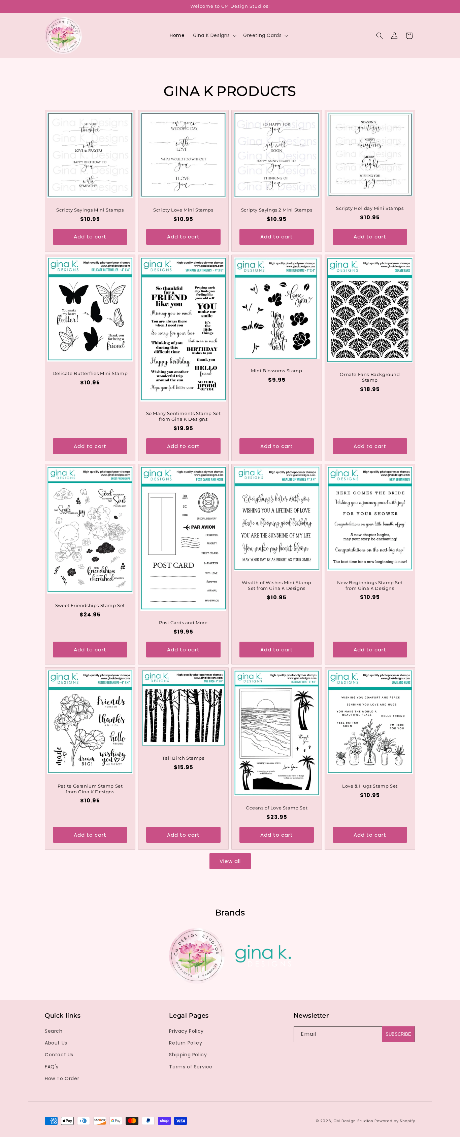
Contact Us (59, 1054)
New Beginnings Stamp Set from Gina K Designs (370, 585)
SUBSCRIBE (398, 1034)
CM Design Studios (353, 1121)
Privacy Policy (186, 1031)
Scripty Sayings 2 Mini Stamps (276, 210)
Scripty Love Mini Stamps (183, 210)
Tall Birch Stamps (183, 758)
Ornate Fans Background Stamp (370, 377)
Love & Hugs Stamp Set (370, 786)
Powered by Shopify (394, 1121)
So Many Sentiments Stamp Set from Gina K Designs (183, 416)
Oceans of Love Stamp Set (276, 808)
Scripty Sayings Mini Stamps (90, 210)
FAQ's (52, 1066)
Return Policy (185, 1042)
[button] (214, 35)
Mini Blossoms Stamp (276, 370)
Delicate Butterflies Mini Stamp (90, 373)
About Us (56, 1042)
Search (54, 1031)
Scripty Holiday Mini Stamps (369, 208)
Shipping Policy (188, 1054)
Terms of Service (190, 1066)
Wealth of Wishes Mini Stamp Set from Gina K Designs (276, 585)
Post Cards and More (183, 622)
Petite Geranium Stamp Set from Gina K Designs (90, 788)
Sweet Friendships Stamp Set (90, 605)
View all (230, 861)
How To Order (62, 1078)
